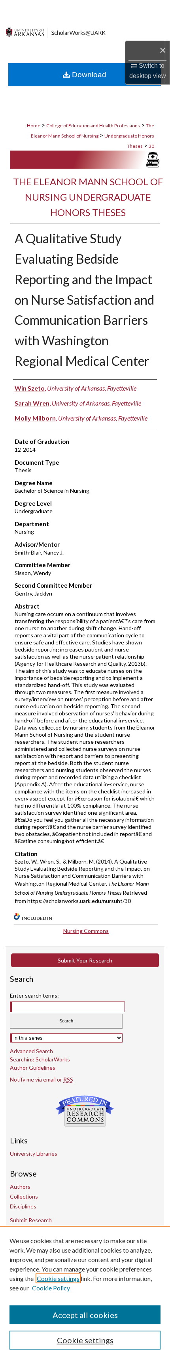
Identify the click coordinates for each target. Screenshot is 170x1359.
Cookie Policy (51, 1288)
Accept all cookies (85, 1315)
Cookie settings (58, 1278)
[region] (85, 1292)
